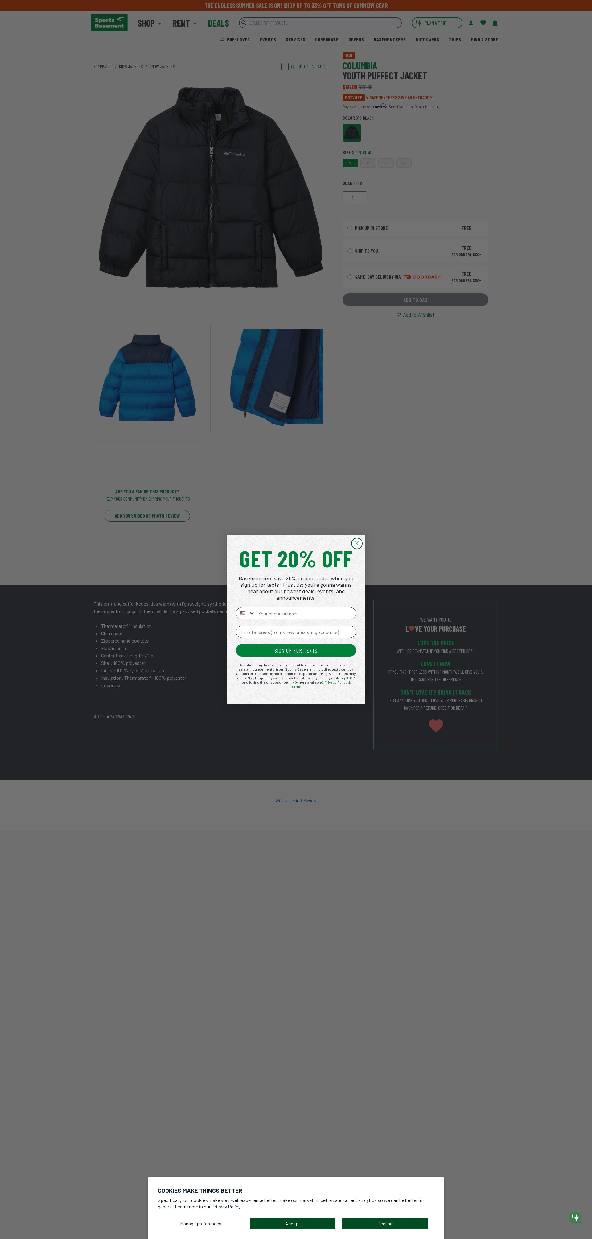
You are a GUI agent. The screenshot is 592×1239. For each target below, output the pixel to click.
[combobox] (245, 613)
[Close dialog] (357, 543)
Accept (292, 1223)
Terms (295, 686)
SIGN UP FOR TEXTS (296, 650)
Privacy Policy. (226, 1206)
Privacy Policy (335, 682)
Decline (385, 1223)
